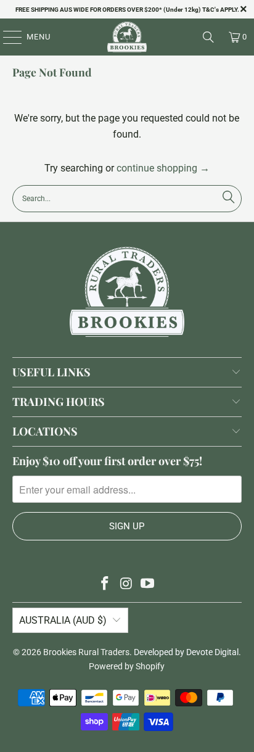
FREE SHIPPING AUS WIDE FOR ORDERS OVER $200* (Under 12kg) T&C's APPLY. (127, 9)
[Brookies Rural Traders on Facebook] (105, 584)
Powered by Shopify (127, 666)
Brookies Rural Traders (86, 652)
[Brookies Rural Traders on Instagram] (126, 584)
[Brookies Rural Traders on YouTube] (148, 584)
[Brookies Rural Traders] (126, 37)
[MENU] (6, 37)
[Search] (208, 37)
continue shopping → (163, 168)
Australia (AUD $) (63, 620)
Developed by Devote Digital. (187, 652)
